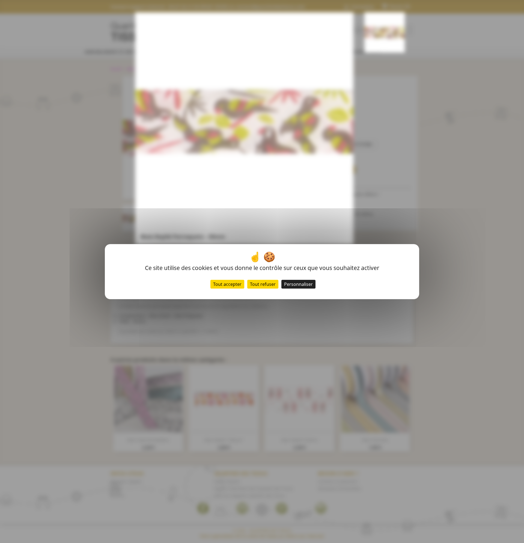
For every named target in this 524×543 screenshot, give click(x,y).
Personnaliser (298, 284)
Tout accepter (227, 284)
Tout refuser (263, 284)
